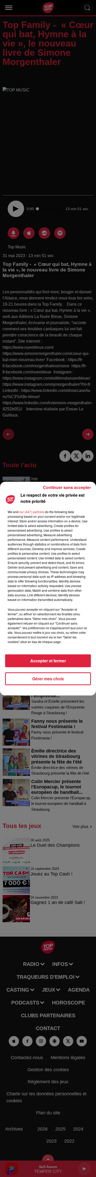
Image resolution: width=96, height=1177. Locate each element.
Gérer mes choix (48, 679)
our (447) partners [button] (31, 512)
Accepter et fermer (48, 661)
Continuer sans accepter (67, 487)
